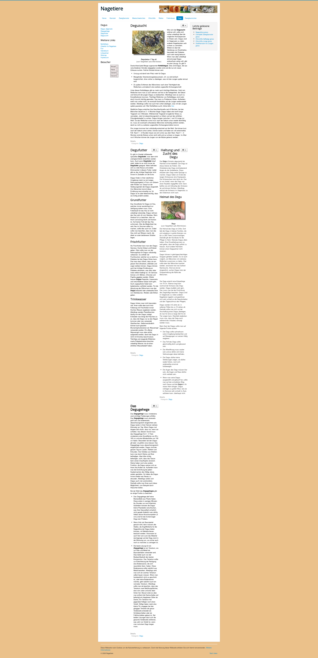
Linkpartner (105, 53)
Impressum (105, 57)
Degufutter (104, 33)
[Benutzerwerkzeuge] (184, 25)
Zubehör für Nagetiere (108, 46)
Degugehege (105, 31)
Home (104, 18)
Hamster (113, 18)
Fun (102, 48)
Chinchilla (151, 18)
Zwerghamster (124, 18)
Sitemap (104, 55)
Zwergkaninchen (191, 18)
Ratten (161, 18)
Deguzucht (104, 35)
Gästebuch (104, 51)
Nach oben (213, 653)
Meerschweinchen (138, 18)
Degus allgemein (107, 29)
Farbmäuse (171, 18)
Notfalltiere (104, 44)
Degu (180, 18)
